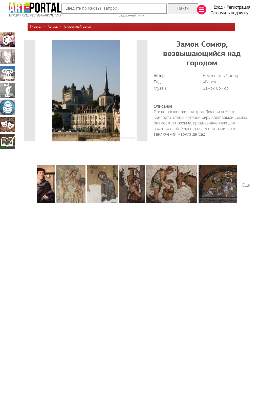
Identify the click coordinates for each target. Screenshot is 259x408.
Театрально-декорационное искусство (7, 124)
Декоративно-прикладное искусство (7, 107)
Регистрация (238, 7)
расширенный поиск (131, 15)
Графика (7, 56)
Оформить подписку (229, 13)
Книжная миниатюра (7, 141)
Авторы (53, 27)
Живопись (7, 39)
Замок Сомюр (216, 88)
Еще (246, 185)
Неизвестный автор (76, 27)
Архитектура (7, 73)
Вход (218, 7)
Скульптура (7, 90)
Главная (36, 27)
